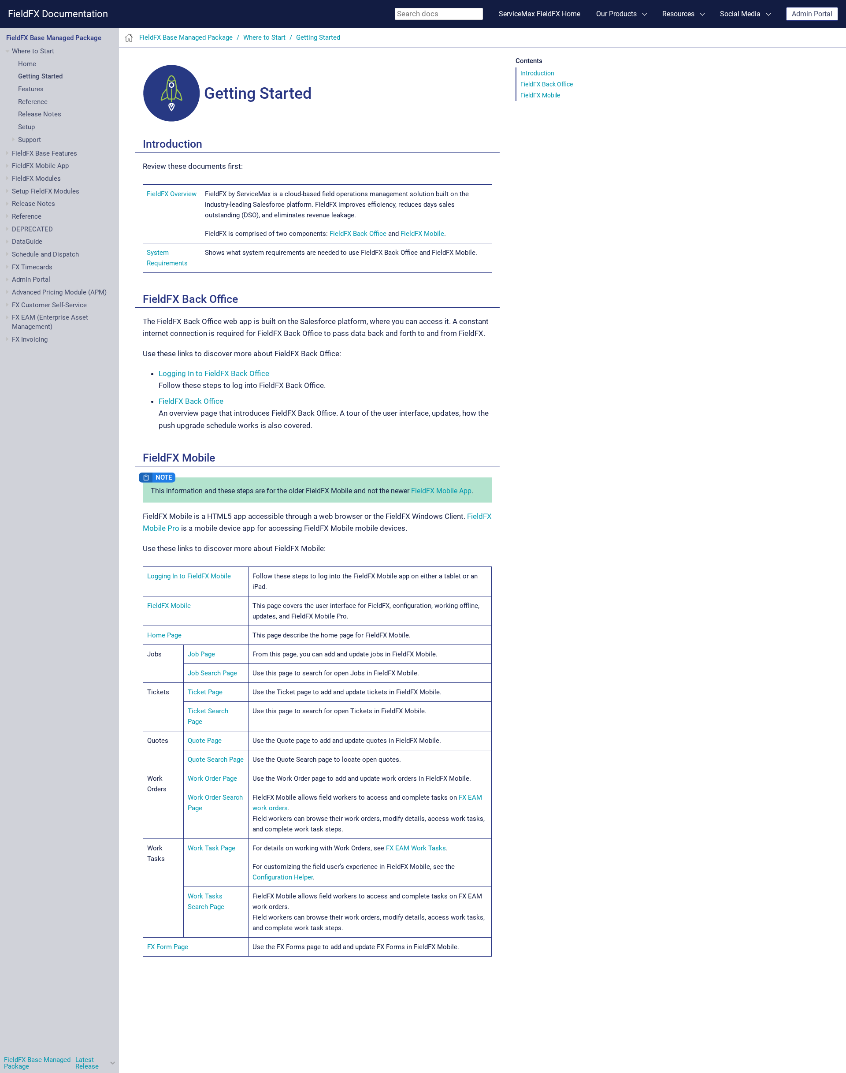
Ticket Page (205, 692)
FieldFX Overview (172, 194)
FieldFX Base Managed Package (53, 38)
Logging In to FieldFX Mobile (189, 576)
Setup (26, 127)
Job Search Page (212, 673)
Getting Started (40, 77)
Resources (678, 14)
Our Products (616, 14)
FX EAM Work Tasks (416, 848)
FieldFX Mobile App (441, 491)
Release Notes (39, 115)
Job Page (201, 654)
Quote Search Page (216, 760)
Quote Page (205, 741)
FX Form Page (167, 947)
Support (29, 140)
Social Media (740, 14)
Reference (33, 102)
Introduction (537, 73)
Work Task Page (211, 848)
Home (27, 64)
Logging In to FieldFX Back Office (214, 373)
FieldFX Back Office (546, 84)
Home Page (164, 635)
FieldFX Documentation (58, 13)
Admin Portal (812, 14)
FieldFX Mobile (540, 95)
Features (31, 89)
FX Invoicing (30, 339)
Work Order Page (212, 778)
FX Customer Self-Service (49, 305)
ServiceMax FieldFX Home (539, 14)
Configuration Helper (282, 877)
